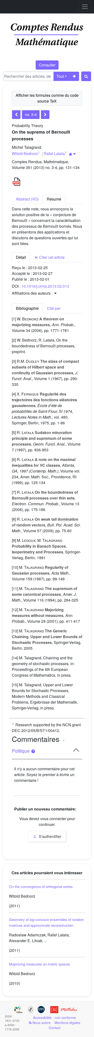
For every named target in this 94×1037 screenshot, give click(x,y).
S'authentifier (49, 836)
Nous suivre (41, 1022)
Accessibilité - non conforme (54, 1017)
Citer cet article (51, 257)
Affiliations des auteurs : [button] (33, 293)
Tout (60, 76)
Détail (21, 257)
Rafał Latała (54, 153)
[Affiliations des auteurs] (72, 154)
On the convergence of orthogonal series (41, 886)
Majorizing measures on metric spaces (39, 963)
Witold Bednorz (25, 153)
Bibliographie (27, 308)
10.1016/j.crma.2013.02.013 (45, 286)
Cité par (53, 308)
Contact (54, 1027)
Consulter (47, 65)
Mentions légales (67, 1022)
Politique (21, 750)
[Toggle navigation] (85, 7)
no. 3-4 (31, 114)
